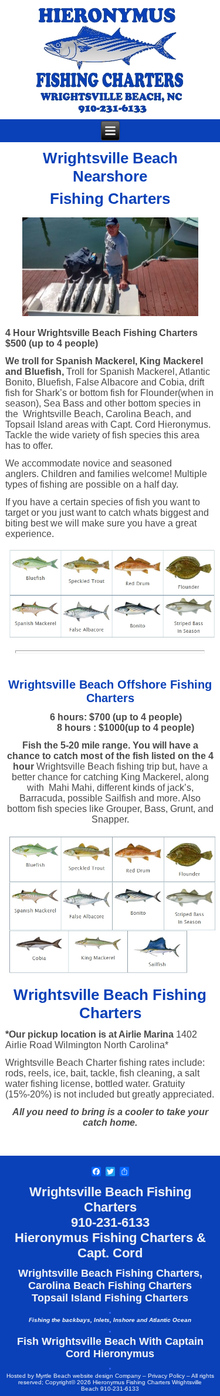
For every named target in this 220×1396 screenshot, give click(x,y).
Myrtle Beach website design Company (88, 1375)
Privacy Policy (166, 1375)
